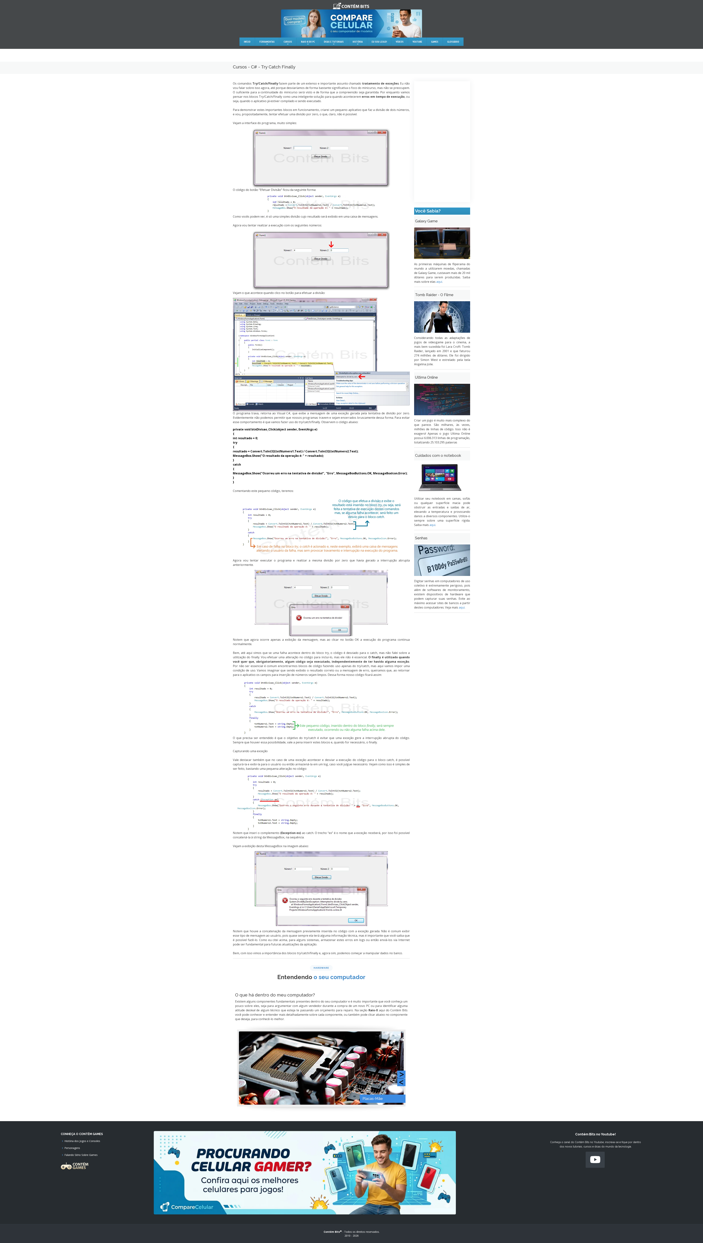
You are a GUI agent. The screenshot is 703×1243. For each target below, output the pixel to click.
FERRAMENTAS (267, 41)
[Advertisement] (442, 142)
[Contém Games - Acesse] (74, 1165)
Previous (401, 1082)
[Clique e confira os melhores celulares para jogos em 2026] (304, 1172)
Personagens (72, 1148)
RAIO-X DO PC (308, 41)
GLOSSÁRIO (453, 41)
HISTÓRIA (358, 41)
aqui (439, 282)
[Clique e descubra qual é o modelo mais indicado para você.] (351, 23)
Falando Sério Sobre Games (81, 1155)
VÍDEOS (399, 41)
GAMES (434, 41)
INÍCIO (247, 41)
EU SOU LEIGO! (379, 41)
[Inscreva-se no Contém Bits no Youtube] (595, 1160)
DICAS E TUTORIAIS (334, 41)
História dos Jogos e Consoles (82, 1141)
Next (401, 1074)
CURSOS (288, 41)
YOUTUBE (417, 41)
